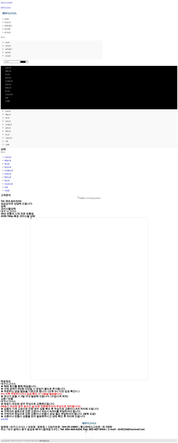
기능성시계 (9, 94)
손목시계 (8, 84)
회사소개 (7, 22)
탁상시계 (8, 77)
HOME (6, 19)
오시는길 (7, 32)
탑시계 (7, 91)
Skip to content (6, 2)
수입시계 (8, 67)
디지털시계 (9, 81)
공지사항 (7, 29)
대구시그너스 (6, 7)
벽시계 (7, 74)
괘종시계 (8, 71)
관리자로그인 (44, 440)
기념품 (7, 101)
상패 (6, 97)
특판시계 (8, 87)
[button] (52, 37)
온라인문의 (8, 25)
